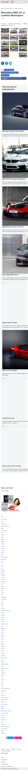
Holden (2, 583)
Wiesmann (3, 702)
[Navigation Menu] (12, 2)
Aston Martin (3, 530)
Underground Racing (5, 688)
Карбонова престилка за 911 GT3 (12, 227)
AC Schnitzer (4, 519)
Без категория (4, 704)
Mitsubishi (3, 628)
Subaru (2, 675)
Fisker (2, 566)
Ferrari (2, 561)
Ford (2, 568)
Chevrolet (3, 548)
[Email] (10, 63)
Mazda (2, 619)
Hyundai (2, 588)
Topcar (2, 684)
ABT (2, 517)
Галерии (3, 18)
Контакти (19, 749)
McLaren (3, 621)
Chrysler (3, 550)
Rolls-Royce (3, 657)
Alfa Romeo (3, 523)
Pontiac (2, 648)
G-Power (3, 570)
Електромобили (4, 713)
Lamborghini (3, 599)
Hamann (3, 579)
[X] (6, 63)
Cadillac (2, 543)
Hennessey (3, 581)
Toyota (2, 686)
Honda (2, 586)
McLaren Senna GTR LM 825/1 (11, 466)
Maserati (3, 615)
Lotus (2, 606)
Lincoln (2, 604)
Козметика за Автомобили (7, 766)
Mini (2, 626)
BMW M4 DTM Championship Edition (13, 179)
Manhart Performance (5, 610)
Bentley (2, 534)
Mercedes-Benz (4, 624)
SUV (2, 677)
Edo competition (4, 557)
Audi (2, 532)
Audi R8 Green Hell (8, 418)
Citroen (2, 552)
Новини (2, 717)
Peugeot (2, 646)
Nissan (2, 635)
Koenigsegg (3, 597)
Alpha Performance (5, 526)
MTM (2, 632)
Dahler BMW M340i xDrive (10, 274)
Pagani (2, 644)
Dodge (2, 555)
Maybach (3, 617)
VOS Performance (5, 697)
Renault (2, 653)
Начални (3, 715)
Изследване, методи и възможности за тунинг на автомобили (12, 78)
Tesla (2, 681)
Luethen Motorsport (9, 69)
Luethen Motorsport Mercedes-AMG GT (10, 72)
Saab (2, 659)
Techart (2, 679)
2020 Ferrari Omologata (9, 370)
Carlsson (3, 546)
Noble (2, 637)
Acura (2, 521)
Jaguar (2, 592)
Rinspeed (3, 655)
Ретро (2, 722)
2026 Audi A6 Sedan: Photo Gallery (13, 131)
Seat (2, 666)
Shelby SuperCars (5, 668)
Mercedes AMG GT (5, 75)
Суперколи (3, 724)
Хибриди (3, 733)
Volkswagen (3, 690)
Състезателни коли (5, 726)
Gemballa (3, 575)
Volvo (2, 693)
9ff (1, 514)
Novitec (2, 639)
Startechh (3, 673)
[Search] (25, 1)
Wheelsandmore (4, 699)
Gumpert (3, 577)
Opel (2, 641)
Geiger (2, 572)
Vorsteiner (3, 695)
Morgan (2, 630)
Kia (1, 595)
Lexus (2, 601)
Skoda (2, 670)
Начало (2, 8)
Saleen (2, 661)
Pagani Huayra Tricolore (9, 322)
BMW (2, 537)
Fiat (2, 563)
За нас (7, 749)
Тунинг (2, 730)
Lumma (2, 608)
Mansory (3, 612)
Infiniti (2, 590)
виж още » (25, 183)
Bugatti (2, 541)
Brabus (2, 539)
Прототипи (3, 719)
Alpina (2, 528)
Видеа (2, 706)
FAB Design (3, 559)
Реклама (13, 749)
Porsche (3, 650)
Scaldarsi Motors (4, 664)
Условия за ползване (6, 750)
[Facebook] (2, 63)
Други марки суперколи (6, 710)
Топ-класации (4, 728)
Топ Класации (4, 759)
